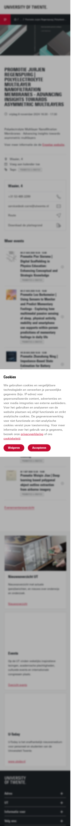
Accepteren (39, 447)
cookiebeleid (12, 438)
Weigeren (14, 447)
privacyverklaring (32, 434)
